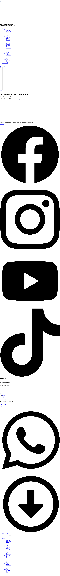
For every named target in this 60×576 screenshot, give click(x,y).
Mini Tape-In (8, 543)
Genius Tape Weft (8, 39)
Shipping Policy (2, 406)
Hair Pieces (6, 59)
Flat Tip (7, 46)
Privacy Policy (2, 402)
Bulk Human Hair (6, 57)
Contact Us (2, 66)
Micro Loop (7, 51)
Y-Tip (6, 49)
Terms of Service (3, 404)
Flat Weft (7, 38)
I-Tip (6, 47)
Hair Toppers (8, 61)
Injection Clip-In (8, 55)
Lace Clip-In (8, 56)
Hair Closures (8, 60)
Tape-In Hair (6, 29)
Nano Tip (7, 52)
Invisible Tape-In (8, 33)
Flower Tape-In (8, 31)
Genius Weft (8, 40)
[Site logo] (2, 23)
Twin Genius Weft (8, 44)
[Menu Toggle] (0, 393)
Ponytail (7, 62)
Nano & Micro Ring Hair (8, 50)
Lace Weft (7, 551)
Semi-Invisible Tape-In (9, 34)
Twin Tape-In (8, 35)
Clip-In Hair (6, 53)
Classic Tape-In (8, 30)
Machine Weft (8, 42)
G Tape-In (7, 32)
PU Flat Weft (8, 43)
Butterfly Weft (8, 37)
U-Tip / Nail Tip (8, 48)
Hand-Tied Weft (8, 41)
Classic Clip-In (8, 54)
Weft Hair (5, 36)
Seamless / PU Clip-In (9, 566)
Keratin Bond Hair (7, 45)
